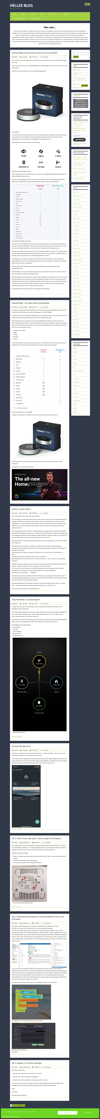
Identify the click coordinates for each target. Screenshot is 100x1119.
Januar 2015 (76, 330)
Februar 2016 (76, 282)
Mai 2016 (75, 271)
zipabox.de (76, 96)
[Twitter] (86, 4)
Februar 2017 (76, 248)
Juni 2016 (75, 267)
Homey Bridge (45, 288)
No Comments (45, 57)
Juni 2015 (75, 312)
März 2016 (75, 278)
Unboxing (75, 397)
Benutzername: (77, 69)
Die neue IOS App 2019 (79, 178)
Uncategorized (76, 400)
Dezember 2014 (77, 334)
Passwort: (75, 73)
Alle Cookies (67, 1112)
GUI (74, 367)
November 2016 (77, 252)
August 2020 (76, 199)
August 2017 (76, 233)
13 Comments (45, 750)
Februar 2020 (76, 203)
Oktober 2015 (76, 297)
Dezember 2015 (77, 289)
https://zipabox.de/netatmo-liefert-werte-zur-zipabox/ (46, 614)
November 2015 (77, 293)
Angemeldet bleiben (80, 78)
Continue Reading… (17, 736)
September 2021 (77, 196)
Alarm (74, 356)
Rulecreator (76, 385)
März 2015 (75, 323)
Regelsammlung (77, 382)
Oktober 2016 (76, 256)
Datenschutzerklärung (15, 1116)
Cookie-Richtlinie (6, 1116)
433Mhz (75, 348)
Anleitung (75, 359)
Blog (14, 14)
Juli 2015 (75, 308)
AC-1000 (75, 352)
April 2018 (75, 226)
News (74, 374)
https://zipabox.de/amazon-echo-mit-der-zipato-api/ (25, 616)
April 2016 (75, 274)
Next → (22, 1105)
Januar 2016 (76, 286)
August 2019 (76, 211)
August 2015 (76, 304)
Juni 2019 (75, 214)
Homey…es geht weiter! (79, 168)
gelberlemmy (26, 842)
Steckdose (75, 393)
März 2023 (75, 192)
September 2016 (77, 259)
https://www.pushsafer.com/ (44, 939)
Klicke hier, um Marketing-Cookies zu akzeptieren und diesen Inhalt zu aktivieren (39, 484)
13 (18, 1105)
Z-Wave (75, 404)
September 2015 (77, 300)
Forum (33, 14)
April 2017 (75, 241)
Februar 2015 (76, 327)
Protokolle (75, 378)
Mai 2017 (75, 237)
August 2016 (76, 263)
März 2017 (75, 244)
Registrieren (76, 84)
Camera (75, 363)
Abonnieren (79, 139)
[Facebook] (89, 4)
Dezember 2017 (77, 229)
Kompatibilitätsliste (78, 370)
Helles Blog (21, 5)
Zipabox (23, 14)
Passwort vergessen (78, 87)
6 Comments (45, 307)
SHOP (42, 14)
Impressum (66, 14)
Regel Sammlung (53, 14)
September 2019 (77, 207)
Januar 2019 (76, 222)
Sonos (74, 389)
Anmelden (85, 85)
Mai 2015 (75, 315)
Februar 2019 (76, 218)
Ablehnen (88, 1112)
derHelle (25, 57)
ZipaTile (75, 412)
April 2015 (75, 319)
